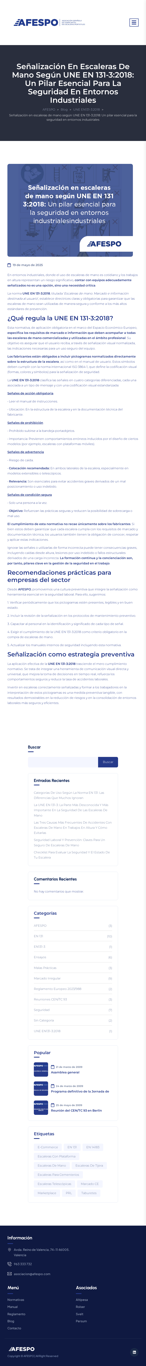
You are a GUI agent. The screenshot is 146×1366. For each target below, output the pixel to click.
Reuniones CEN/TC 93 (50, 999)
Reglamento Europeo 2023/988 (57, 989)
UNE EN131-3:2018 (47, 1031)
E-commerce (48, 1147)
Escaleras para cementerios (58, 1175)
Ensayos (40, 957)
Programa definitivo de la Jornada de (80, 1091)
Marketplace (47, 1193)
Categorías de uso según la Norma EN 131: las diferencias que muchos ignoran (69, 795)
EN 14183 (92, 1147)
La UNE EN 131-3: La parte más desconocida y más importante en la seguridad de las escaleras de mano (71, 810)
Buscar (34, 747)
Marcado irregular (47, 978)
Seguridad (42, 1010)
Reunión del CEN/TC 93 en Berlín (76, 1110)
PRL (69, 1193)
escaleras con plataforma (56, 1156)
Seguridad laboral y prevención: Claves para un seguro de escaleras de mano (69, 842)
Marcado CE (90, 1184)
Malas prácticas (45, 968)
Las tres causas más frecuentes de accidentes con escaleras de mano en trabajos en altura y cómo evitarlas (73, 828)
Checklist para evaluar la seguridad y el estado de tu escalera (72, 855)
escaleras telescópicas (54, 1184)
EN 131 (38, 936)
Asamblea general (65, 1072)
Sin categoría (44, 1020)
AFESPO (40, 925)
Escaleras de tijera (89, 1165)
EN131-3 (39, 946)
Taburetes (89, 1193)
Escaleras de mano (52, 1165)
